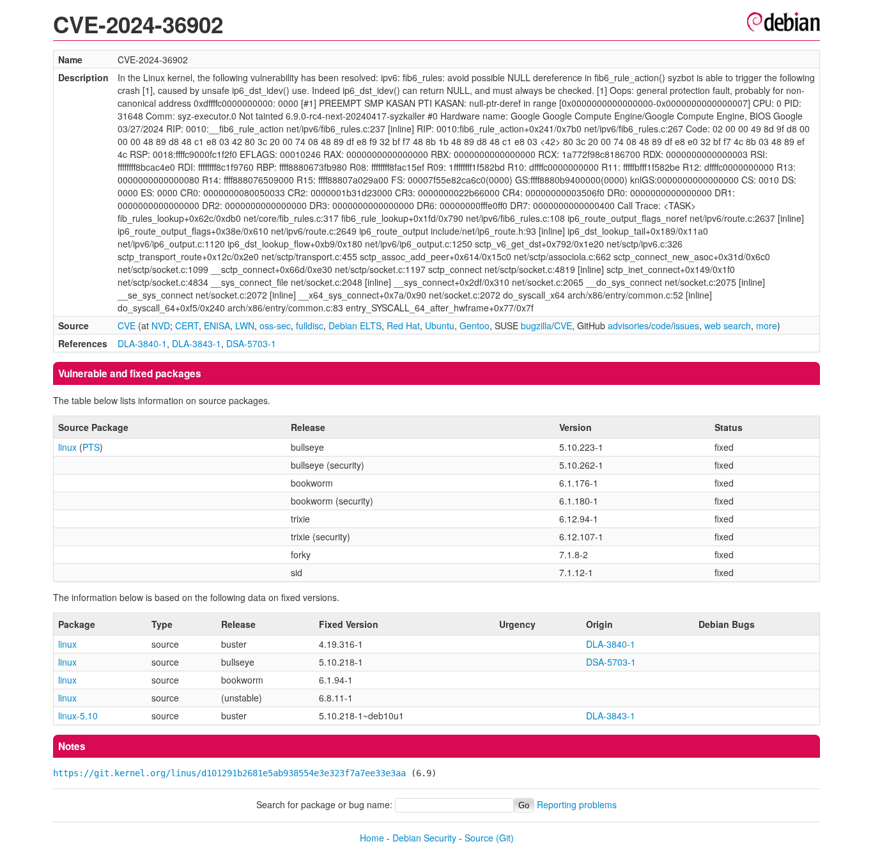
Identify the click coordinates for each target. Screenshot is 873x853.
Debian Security (424, 837)
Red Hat (403, 325)
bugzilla (536, 325)
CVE (126, 325)
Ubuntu (439, 325)
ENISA (217, 325)
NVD (160, 325)
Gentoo (475, 325)
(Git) (505, 837)
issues (686, 325)
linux (67, 447)
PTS (91, 447)
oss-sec (275, 325)
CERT (187, 325)
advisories (628, 325)
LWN (244, 325)
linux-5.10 (78, 715)
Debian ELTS (355, 325)
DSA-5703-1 (251, 343)
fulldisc (309, 325)
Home (372, 837)
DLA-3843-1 (196, 343)
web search (727, 325)
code (661, 325)
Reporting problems (577, 804)
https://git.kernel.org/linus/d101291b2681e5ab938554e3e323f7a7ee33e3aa (229, 773)
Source (479, 837)
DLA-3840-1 (142, 343)
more (766, 325)
